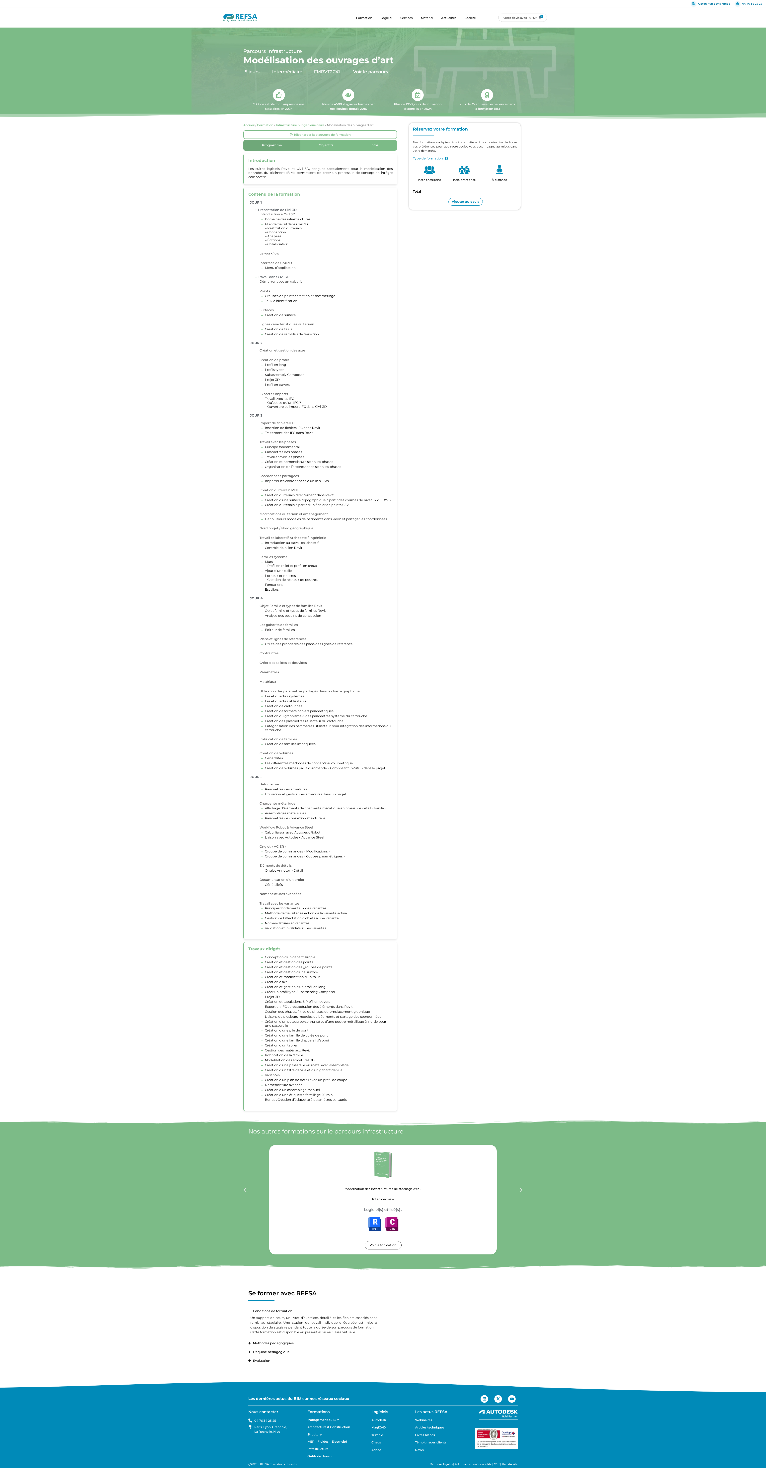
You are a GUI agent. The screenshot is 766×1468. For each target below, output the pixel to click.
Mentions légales (441, 1464)
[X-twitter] (498, 1399)
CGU (496, 1464)
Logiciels (379, 1412)
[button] (244, 1189)
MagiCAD (378, 1427)
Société (470, 18)
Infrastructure (317, 1449)
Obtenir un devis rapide (714, 3)
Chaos (376, 1442)
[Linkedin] (484, 1399)
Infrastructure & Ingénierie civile (300, 125)
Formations (318, 1412)
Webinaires (423, 1420)
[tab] (271, 145)
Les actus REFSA (431, 1412)
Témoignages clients (430, 1442)
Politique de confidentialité (473, 1464)
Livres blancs (425, 1434)
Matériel (427, 18)
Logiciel (386, 18)
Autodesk (378, 1420)
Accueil (249, 125)
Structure (314, 1434)
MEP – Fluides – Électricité (327, 1441)
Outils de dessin (319, 1456)
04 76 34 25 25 (752, 3)
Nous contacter (263, 1412)
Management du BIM (323, 1420)
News (419, 1449)
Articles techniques (429, 1427)
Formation (364, 18)
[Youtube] (512, 1399)
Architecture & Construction (328, 1427)
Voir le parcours (370, 71)
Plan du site (509, 1464)
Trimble (377, 1434)
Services (406, 18)
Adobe (376, 1449)
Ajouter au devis (465, 202)
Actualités (448, 18)
